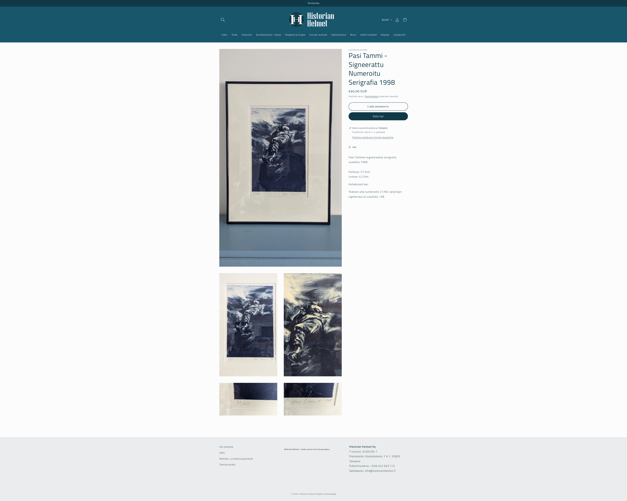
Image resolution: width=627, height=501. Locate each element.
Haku (222, 452)
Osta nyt (378, 116)
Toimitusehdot (227, 464)
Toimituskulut (372, 96)
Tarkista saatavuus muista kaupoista (372, 137)
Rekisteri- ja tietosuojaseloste (236, 459)
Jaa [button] (354, 147)
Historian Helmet (307, 494)
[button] (223, 19)
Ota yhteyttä (226, 447)
